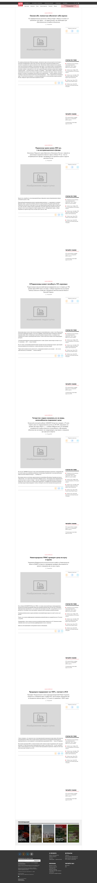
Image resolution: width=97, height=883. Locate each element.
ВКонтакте (67, 865)
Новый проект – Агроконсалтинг (55, 859)
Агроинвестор (27, 3)
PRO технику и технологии (37, 3)
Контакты (51, 858)
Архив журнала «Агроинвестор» (71, 856)
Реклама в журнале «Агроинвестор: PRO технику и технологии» (55, 871)
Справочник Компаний (49, 3)
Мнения (55, 6)
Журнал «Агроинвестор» (54, 855)
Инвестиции (27, 6)
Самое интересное (43, 6)
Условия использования (21, 880)
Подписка (67, 855)
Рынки (37, 6)
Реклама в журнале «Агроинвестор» (53, 867)
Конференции (58, 3)
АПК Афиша (65, 3)
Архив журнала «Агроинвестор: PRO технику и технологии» (71, 858)
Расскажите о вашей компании (55, 873)
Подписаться (37, 860)
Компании (50, 6)
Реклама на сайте (52, 865)
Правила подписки (52, 856)
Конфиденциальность (21, 879)
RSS (66, 866)
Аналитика (33, 6)
